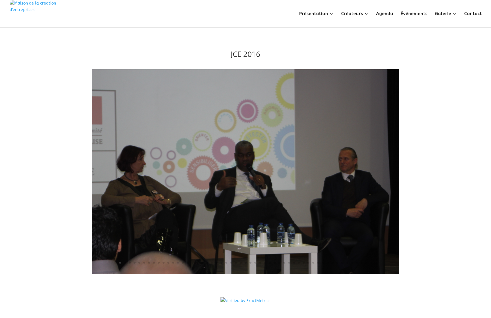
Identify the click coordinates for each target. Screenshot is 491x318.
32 (270, 263)
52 (366, 263)
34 (279, 263)
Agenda (384, 14)
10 (164, 263)
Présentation (313, 14)
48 (347, 263)
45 (333, 263)
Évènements (414, 14)
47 (342, 263)
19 (207, 263)
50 (357, 263)
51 (362, 263)
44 (328, 263)
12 (173, 263)
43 (323, 263)
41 (313, 263)
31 (265, 263)
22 (221, 263)
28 (250, 263)
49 (352, 263)
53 (371, 263)
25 (236, 263)
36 (289, 263)
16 (193, 263)
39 (304, 263)
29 (255, 263)
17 (197, 263)
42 (318, 263)
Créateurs (352, 14)
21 (217, 263)
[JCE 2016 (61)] (245, 274)
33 (275, 263)
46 (337, 263)
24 (231, 263)
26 (241, 263)
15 (188, 263)
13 (178, 263)
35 (284, 263)
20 (212, 263)
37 (294, 263)
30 (260, 263)
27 (246, 263)
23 (226, 263)
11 (168, 263)
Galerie (443, 14)
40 (308, 263)
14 (183, 263)
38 (299, 263)
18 (202, 263)
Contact (473, 14)
